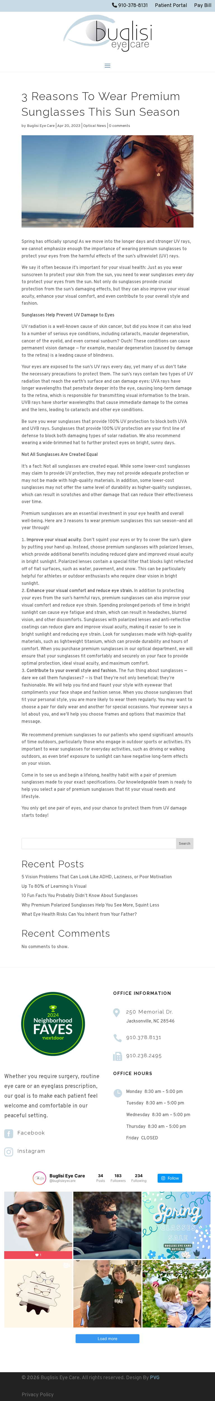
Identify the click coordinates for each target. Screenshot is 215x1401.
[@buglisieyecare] (39, 1178)
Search (184, 843)
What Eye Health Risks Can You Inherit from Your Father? (79, 914)
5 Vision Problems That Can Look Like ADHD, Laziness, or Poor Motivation (97, 877)
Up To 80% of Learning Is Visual (54, 886)
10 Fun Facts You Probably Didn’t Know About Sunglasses (80, 896)
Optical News (94, 126)
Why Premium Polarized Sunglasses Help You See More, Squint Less (90, 905)
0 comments (119, 126)
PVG (155, 1378)
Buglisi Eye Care (41, 126)
